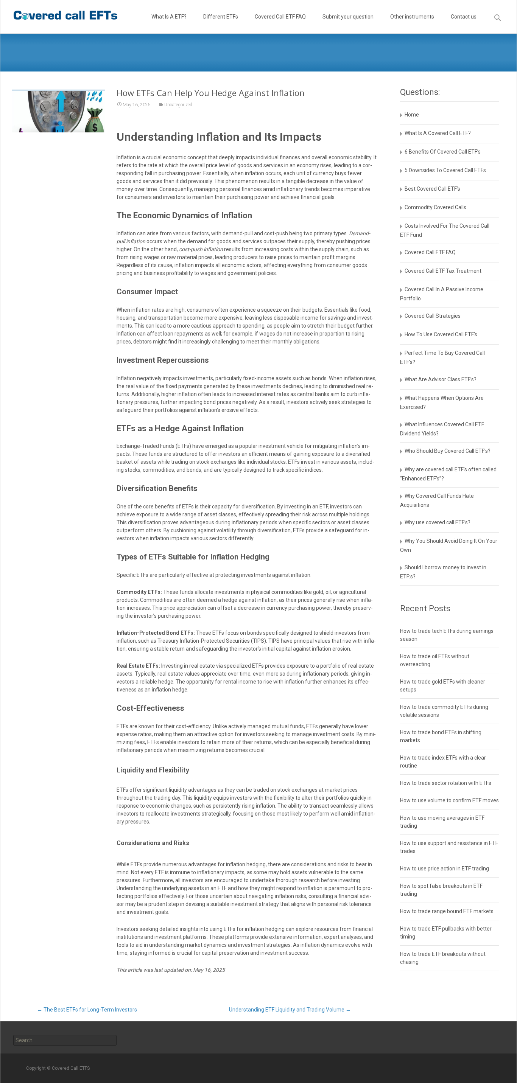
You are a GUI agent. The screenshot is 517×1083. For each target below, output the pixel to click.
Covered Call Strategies (433, 316)
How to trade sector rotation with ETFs (445, 783)
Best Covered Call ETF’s (432, 189)
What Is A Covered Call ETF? (438, 133)
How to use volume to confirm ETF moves (449, 800)
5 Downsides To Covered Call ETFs (445, 170)
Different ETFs (220, 17)
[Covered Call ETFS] (59, 15)
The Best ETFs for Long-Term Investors (87, 1010)
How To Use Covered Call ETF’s (441, 334)
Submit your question (348, 17)
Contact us (464, 17)
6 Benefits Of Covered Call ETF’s (443, 152)
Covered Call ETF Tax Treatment (443, 271)
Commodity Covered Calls (435, 207)
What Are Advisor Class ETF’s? (441, 379)
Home (412, 115)
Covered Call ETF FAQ (280, 17)
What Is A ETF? (169, 17)
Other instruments (412, 17)
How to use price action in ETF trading (444, 868)
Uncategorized (178, 104)
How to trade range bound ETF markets (447, 911)
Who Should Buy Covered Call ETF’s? (448, 451)
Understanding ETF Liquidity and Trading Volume (290, 1010)
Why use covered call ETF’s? (437, 522)
